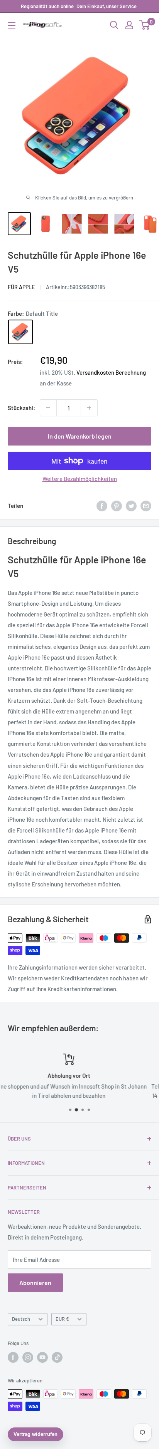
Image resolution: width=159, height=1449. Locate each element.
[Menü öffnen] (11, 25)
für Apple (21, 287)
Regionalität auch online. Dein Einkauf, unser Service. (79, 6)
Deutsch (21, 1319)
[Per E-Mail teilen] (145, 505)
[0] (145, 25)
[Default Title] (20, 332)
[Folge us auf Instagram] (27, 1357)
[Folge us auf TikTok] (57, 1357)
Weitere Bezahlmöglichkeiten (79, 478)
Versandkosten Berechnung (111, 372)
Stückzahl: (21, 407)
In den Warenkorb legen (80, 436)
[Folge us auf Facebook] (13, 1357)
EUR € (62, 1319)
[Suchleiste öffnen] (114, 25)
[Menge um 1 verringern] (48, 408)
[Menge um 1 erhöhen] (89, 408)
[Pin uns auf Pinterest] (116, 505)
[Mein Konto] (129, 25)
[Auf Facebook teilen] (101, 505)
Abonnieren (35, 1282)
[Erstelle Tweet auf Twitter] (131, 505)
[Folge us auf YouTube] (42, 1357)
